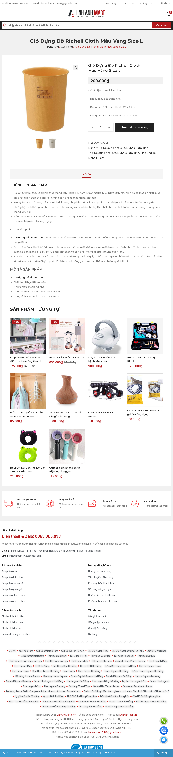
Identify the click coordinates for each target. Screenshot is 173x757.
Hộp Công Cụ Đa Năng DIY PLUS (143, 359)
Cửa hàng (67, 46)
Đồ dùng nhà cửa (114, 147)
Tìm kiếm (161, 25)
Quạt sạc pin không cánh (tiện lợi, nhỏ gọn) (64, 469)
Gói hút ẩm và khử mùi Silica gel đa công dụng (144, 412)
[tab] (86, 174)
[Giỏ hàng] (168, 14)
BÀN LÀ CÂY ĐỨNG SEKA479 (66, 357)
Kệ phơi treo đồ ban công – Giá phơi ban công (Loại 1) (26, 359)
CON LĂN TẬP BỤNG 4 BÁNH (102, 414)
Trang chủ (53, 46)
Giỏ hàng (110, 3)
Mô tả (86, 174)
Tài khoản (165, 3)
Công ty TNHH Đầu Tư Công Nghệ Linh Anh (76, 719)
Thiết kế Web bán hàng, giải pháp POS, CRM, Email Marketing (86, 736)
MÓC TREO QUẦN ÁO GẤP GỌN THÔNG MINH (26, 414)
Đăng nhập (147, 3)
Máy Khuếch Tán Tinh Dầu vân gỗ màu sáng (65, 414)
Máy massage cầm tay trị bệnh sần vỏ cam (103, 359)
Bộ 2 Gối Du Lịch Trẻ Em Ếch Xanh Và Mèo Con (27, 469)
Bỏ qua (165, 752)
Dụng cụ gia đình (137, 147)
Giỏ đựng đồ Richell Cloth (29, 237)
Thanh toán (128, 3)
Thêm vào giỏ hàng (134, 127)
